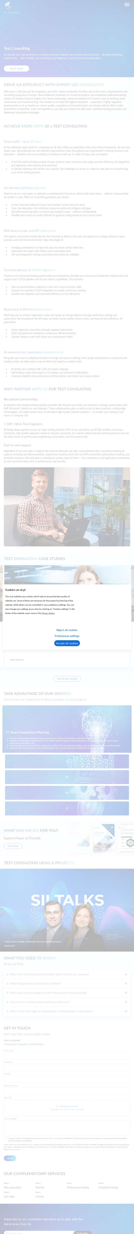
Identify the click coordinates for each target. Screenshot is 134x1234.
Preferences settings (67, 635)
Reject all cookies (67, 630)
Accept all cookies (67, 643)
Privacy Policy (48, 613)
